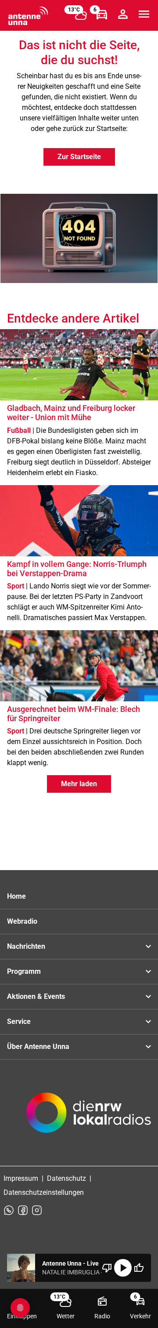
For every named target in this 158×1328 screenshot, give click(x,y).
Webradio (22, 921)
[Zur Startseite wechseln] (28, 16)
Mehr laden (79, 784)
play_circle (122, 1267)
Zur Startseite (79, 156)
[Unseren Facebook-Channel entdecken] (23, 1210)
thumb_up (138, 1268)
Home (16, 896)
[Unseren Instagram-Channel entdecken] (37, 1210)
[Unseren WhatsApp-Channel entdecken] (9, 1210)
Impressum (21, 1178)
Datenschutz (66, 1178)
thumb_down (107, 1268)
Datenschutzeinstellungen (44, 1192)
